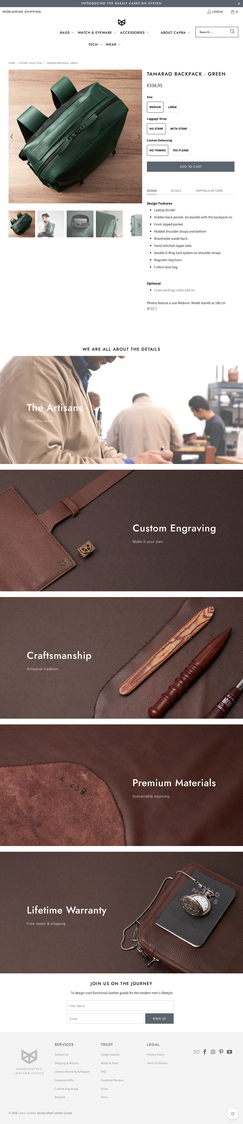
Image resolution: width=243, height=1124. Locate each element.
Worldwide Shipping (21, 12)
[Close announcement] (239, 4)
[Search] (232, 32)
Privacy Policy (155, 1054)
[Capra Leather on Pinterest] (221, 1052)
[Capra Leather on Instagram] (213, 1052)
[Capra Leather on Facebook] (204, 1052)
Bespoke (60, 1097)
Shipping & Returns (209, 191)
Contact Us (61, 1054)
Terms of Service (157, 1063)
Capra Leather (27, 1113)
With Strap (178, 129)
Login (217, 12)
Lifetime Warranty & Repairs (72, 1072)
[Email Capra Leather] (196, 1052)
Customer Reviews (112, 1080)
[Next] (138, 137)
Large (172, 107)
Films (104, 1097)
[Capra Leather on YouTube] (229, 1052)
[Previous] (12, 137)
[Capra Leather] (121, 23)
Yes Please (181, 150)
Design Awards (110, 1054)
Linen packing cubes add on (174, 290)
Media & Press (109, 1063)
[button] (67, 33)
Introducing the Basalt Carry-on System (121, 3)
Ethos (104, 1089)
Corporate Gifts (64, 1080)
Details (176, 191)
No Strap (156, 129)
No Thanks (158, 150)
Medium (155, 107)
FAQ (103, 1072)
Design (152, 191)
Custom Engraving (66, 1089)
